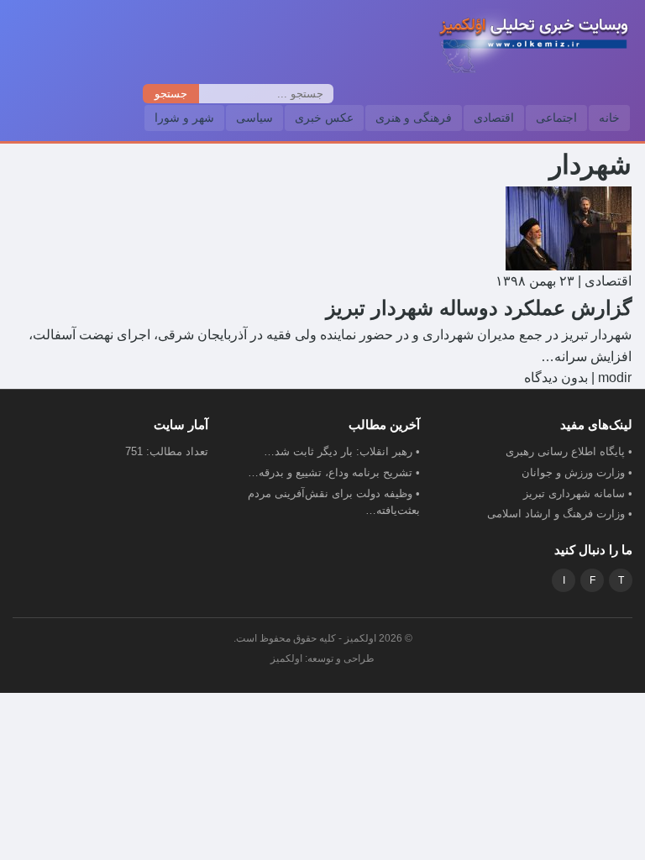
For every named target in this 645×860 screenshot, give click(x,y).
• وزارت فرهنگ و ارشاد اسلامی (559, 513)
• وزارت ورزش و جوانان (577, 472)
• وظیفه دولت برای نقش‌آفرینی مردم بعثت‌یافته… (334, 502)
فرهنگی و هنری (413, 117)
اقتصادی (494, 117)
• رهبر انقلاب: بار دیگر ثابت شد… (342, 451)
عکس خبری (324, 117)
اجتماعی (556, 117)
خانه (609, 117)
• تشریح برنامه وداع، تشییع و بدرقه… (334, 472)
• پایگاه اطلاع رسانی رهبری (569, 451)
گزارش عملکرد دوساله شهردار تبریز (479, 307)
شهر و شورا (184, 117)
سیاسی (254, 117)
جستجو (171, 93)
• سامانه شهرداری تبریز (577, 493)
